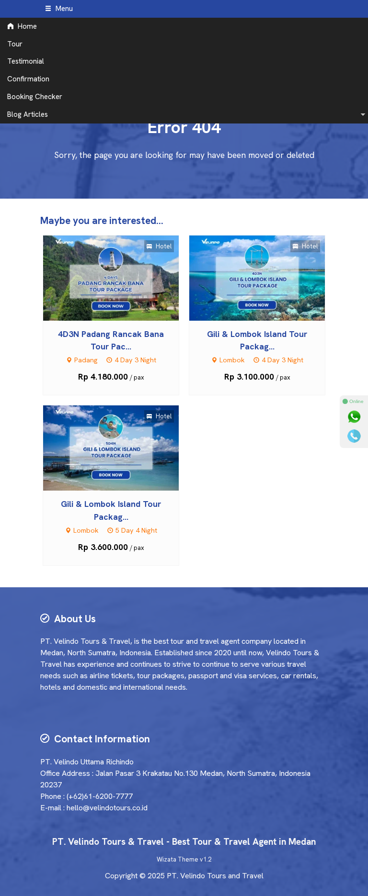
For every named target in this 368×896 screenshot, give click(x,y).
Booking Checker (34, 96)
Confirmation (28, 79)
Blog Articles (27, 114)
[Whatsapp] (354, 417)
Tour (15, 44)
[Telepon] (354, 436)
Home (26, 26)
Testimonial (25, 61)
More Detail (119, 277)
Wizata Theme (177, 859)
